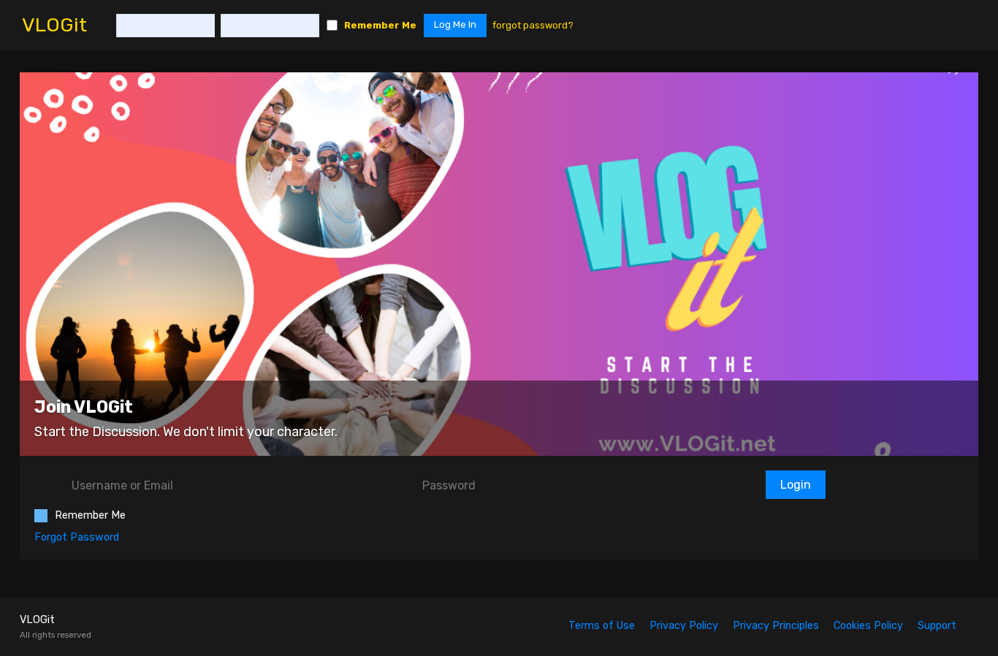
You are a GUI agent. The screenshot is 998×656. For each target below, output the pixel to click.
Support (937, 625)
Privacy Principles (776, 625)
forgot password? (533, 25)
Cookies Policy (868, 625)
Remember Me (380, 25)
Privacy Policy (684, 625)
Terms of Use (601, 625)
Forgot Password (76, 537)
